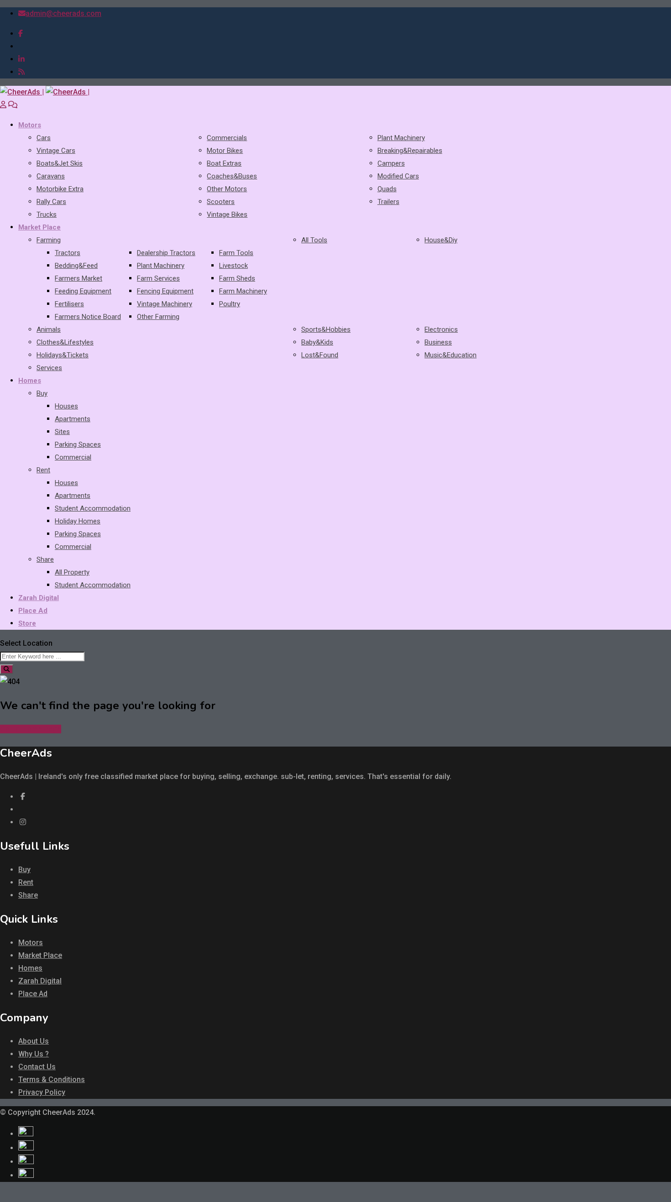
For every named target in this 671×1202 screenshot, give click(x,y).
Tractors (67, 253)
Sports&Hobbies (326, 329)
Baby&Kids (317, 342)
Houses (66, 406)
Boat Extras (224, 163)
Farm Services (158, 278)
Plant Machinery (401, 138)
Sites (62, 432)
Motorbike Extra (60, 189)
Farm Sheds (237, 278)
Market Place (39, 227)
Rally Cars (51, 202)
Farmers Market (78, 278)
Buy (42, 393)
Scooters (221, 202)
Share (45, 559)
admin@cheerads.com (63, 13)
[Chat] (12, 104)
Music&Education (451, 355)
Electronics (441, 329)
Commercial (73, 457)
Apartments (72, 419)
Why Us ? (33, 1054)
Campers (391, 163)
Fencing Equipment (165, 291)
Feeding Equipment (83, 291)
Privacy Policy (41, 1092)
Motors (29, 125)
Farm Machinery (243, 291)
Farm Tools (236, 253)
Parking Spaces (78, 444)
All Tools (314, 240)
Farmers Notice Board (88, 317)
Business (438, 342)
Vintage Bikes (227, 214)
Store (27, 623)
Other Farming (158, 317)
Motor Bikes (225, 150)
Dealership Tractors (166, 253)
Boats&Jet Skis (60, 163)
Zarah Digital (38, 598)
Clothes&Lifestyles (65, 342)
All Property (72, 572)
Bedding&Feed (76, 265)
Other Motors (227, 189)
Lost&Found (319, 355)
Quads (387, 189)
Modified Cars (398, 176)
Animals (49, 329)
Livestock (233, 265)
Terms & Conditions (51, 1079)
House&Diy (441, 240)
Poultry (229, 304)
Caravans (51, 176)
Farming (49, 240)
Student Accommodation (93, 508)
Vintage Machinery (164, 304)
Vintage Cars (56, 150)
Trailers (388, 202)
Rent (43, 470)
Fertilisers (69, 304)
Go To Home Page (30, 729)
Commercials (227, 138)
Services (49, 368)
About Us (33, 1041)
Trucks (47, 214)
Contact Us (37, 1066)
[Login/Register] (3, 104)
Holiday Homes (77, 521)
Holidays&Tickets (63, 355)
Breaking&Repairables (409, 150)
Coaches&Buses (232, 176)
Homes (29, 380)
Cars (44, 138)
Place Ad (32, 610)
